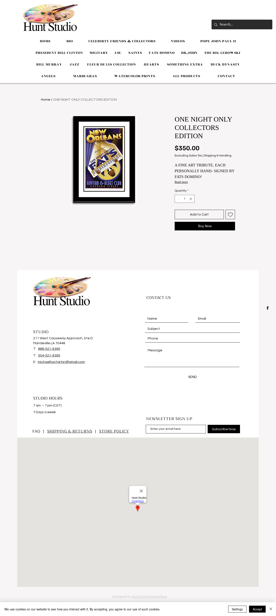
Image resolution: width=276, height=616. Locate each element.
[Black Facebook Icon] (267, 308)
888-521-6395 (49, 348)
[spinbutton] (184, 199)
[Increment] (191, 199)
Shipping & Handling (217, 155)
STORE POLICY (114, 431)
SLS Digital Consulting (149, 596)
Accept (257, 609)
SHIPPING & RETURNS (69, 431)
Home (45, 99)
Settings (237, 609)
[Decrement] (178, 199)
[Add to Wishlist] (230, 214)
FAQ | (39, 431)
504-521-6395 (49, 355)
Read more (181, 182)
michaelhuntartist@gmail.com (61, 362)
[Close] (270, 609)
